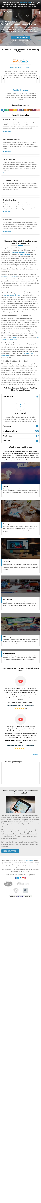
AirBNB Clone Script (10, 120)
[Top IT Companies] (20, 914)
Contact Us (26, 894)
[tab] (20, 396)
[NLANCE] (20, 59)
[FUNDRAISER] (20, 81)
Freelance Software (20, 68)
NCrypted (14, 337)
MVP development (25, 254)
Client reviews (29, 725)
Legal (16, 894)
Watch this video (25, 2)
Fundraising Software (20, 90)
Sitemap (12, 894)
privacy (24, 891)
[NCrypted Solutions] (11, 11)
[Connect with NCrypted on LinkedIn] (20, 897)
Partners (20, 894)
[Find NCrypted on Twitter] (18, 897)
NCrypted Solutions (28, 880)
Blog (7, 894)
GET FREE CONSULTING (20, 38)
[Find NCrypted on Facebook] (15, 897)
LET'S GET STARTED (10, 871)
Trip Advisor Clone (9, 200)
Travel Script (7, 220)
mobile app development (9, 277)
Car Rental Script (9, 159)
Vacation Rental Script (11, 139)
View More (35, 774)
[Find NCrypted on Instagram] (25, 897)
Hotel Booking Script (10, 180)
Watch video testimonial (15, 725)
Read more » (7, 131)
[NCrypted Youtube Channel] (23, 897)
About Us (32, 894)
